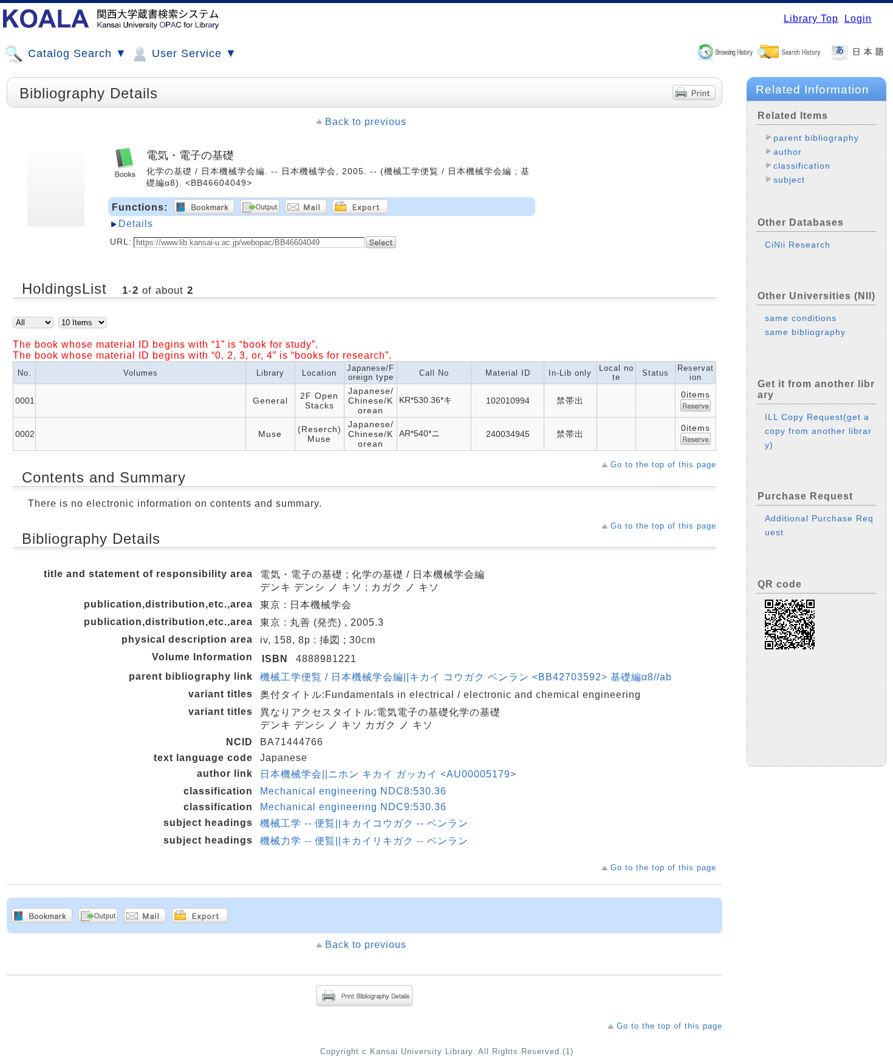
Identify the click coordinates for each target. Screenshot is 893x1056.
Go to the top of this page (663, 464)
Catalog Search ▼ (75, 53)
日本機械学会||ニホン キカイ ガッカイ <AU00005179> (388, 774)
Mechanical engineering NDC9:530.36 (353, 807)
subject (789, 179)
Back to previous (365, 122)
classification (801, 166)
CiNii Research (797, 244)
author (787, 152)
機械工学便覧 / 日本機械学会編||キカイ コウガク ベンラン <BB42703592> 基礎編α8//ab (466, 677)
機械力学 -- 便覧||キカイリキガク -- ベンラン (364, 841)
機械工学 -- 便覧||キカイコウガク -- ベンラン (364, 823)
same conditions (801, 318)
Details (135, 223)
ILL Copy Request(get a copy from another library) (818, 431)
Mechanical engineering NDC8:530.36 (353, 791)
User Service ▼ (192, 53)
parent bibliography (816, 138)
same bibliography (805, 332)
